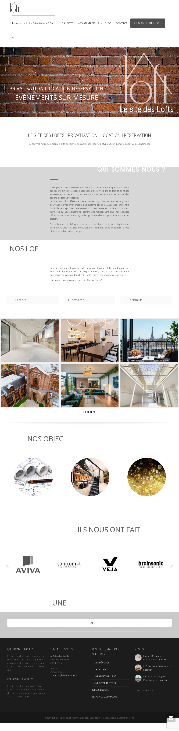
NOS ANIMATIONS (88, 23)
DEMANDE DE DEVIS (147, 23)
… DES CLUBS (99, 677)
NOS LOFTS (66, 23)
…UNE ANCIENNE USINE (104, 684)
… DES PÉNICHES (101, 670)
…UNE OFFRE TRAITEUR (104, 690)
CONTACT (121, 23)
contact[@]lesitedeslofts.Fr (63, 683)
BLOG (108, 23)
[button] (7, 573)
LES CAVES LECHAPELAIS (104, 704)
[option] (28, 572)
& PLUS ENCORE (100, 697)
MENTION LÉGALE (144, 698)
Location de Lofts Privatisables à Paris (33, 23)
